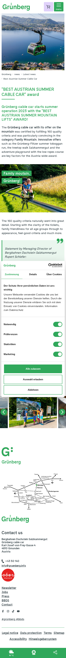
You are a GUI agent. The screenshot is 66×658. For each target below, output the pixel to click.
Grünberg (6, 74)
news (17, 74)
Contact (7, 604)
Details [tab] (33, 274)
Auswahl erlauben (33, 379)
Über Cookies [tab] (54, 274)
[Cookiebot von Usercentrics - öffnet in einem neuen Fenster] (48, 265)
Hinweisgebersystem (43, 639)
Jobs (5, 592)
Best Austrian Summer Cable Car (20, 78)
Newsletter (9, 588)
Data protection (31, 633)
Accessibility (18, 639)
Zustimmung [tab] (12, 274)
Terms (48, 633)
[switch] (57, 334)
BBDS (5, 600)
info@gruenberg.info (14, 565)
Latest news (29, 74)
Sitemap (59, 633)
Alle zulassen (33, 368)
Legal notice (10, 633)
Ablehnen (33, 389)
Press (5, 596)
